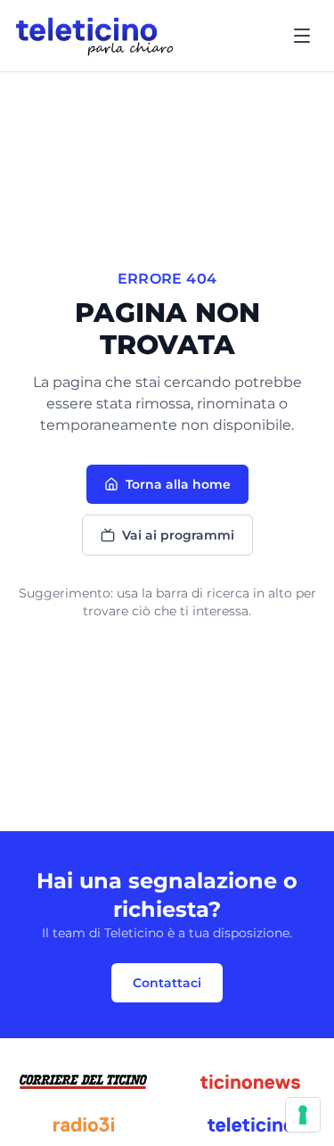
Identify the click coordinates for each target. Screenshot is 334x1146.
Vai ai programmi (178, 535)
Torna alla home (178, 484)
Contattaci (167, 983)
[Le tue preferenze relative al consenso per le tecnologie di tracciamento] (303, 1115)
